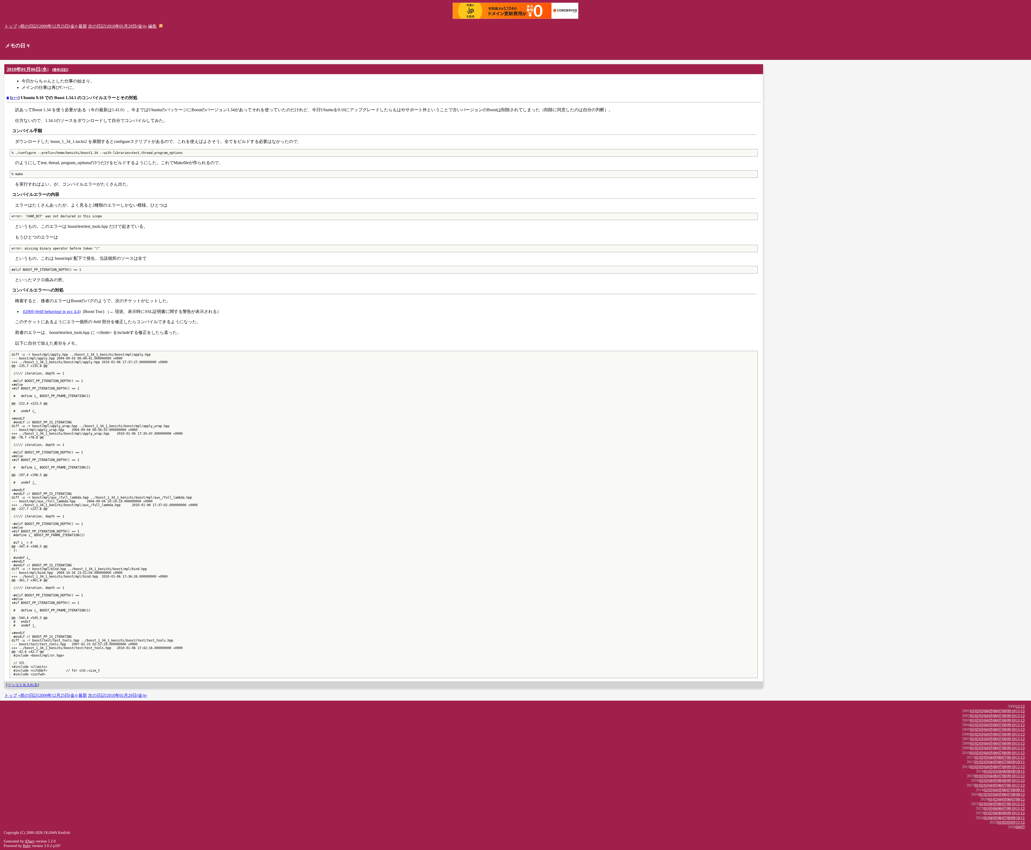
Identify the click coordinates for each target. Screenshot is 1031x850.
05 (990, 710)
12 (1022, 706)
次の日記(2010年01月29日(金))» (117, 26)
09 (1009, 710)
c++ (15, 97)
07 (999, 710)
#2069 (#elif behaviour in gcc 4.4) (52, 311)
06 (995, 710)
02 (977, 710)
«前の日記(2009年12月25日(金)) (47, 26)
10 (1013, 710)
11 (1018, 706)
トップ (10, 26)
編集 (152, 26)
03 (981, 710)
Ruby (27, 846)
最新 (82, 26)
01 (972, 710)
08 (1004, 710)
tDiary (30, 841)
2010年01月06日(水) (28, 69)
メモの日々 (18, 45)
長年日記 (60, 70)
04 (986, 710)
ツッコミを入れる (23, 685)
